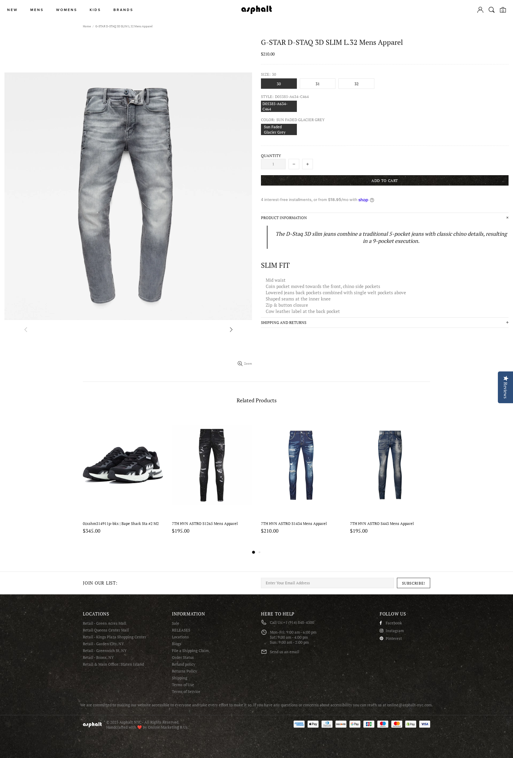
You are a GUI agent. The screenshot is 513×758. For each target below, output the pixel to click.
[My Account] (480, 10)
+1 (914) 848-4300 (298, 622)
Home (87, 26)
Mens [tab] (37, 10)
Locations (180, 637)
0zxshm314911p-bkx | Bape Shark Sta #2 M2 (121, 523)
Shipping (179, 678)
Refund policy (183, 664)
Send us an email (284, 651)
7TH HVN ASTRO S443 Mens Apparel (382, 523)
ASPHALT (92, 724)
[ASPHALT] (256, 10)
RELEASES (181, 630)
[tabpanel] (122, 481)
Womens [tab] (66, 10)
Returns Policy (184, 671)
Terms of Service (186, 691)
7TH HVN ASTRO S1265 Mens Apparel (205, 523)
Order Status (183, 657)
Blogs (176, 643)
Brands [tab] (123, 10)
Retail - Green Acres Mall (104, 623)
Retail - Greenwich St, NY (104, 650)
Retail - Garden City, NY (103, 643)
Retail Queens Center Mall (106, 630)
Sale (175, 623)
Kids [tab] (95, 10)
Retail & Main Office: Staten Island (113, 664)
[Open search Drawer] (492, 10)
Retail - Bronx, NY (98, 657)
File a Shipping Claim (190, 650)
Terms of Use (183, 684)
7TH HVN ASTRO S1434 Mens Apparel (294, 523)
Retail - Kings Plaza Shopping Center (114, 637)
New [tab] (12, 10)
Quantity (271, 155)
